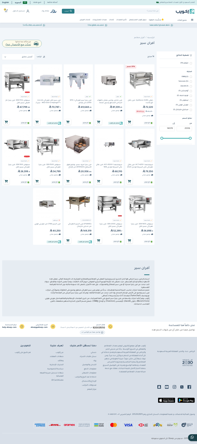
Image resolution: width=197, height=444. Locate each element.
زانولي (133, 301)
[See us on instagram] (176, 387)
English (5, 2)
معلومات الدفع (90, 369)
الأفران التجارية (75, 301)
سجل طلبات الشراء (88, 357)
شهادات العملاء (56, 357)
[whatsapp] (192, 437)
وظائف (60, 361)
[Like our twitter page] (183, 387)
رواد (94, 361)
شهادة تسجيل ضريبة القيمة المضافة (51, 374)
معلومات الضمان (89, 373)
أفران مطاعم (139, 38)
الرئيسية (151, 38)
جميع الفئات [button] (182, 20)
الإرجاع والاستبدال (89, 381)
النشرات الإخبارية (56, 365)
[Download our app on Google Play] (186, 401)
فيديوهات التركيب (89, 385)
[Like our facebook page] (191, 387)
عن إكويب (59, 353)
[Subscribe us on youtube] (168, 387)
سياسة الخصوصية (55, 369)
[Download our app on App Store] (166, 401)
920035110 (99, 328)
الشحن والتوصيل (89, 365)
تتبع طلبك (37, 2)
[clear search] (75, 11)
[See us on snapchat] (161, 387)
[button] (21, 2)
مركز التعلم (91, 389)
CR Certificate (57, 380)
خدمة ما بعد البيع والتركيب (85, 377)
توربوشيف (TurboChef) (139, 296)
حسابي (93, 353)
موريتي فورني (50, 299)
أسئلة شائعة (52, 2)
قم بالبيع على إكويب (23, 353)
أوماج (100, 301)
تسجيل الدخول (19, 11)
